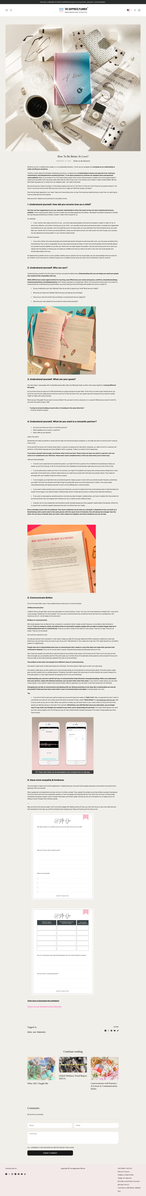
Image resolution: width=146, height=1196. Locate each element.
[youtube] (22, 1174)
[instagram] (12, 1174)
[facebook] (6, 1174)
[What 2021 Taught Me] (41, 1068)
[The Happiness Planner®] (73, 10)
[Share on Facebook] (105, 1030)
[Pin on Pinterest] (111, 1030)
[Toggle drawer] (6, 10)
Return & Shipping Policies (129, 1181)
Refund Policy (123, 1185)
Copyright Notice (125, 1168)
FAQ (119, 1191)
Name (31, 1125)
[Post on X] (108, 1031)
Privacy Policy (124, 1172)
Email (78, 1125)
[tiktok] (25, 1174)
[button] (118, 1030)
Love (34, 1032)
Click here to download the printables (43, 1001)
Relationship (41, 1032)
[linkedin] (15, 1174)
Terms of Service (125, 1178)
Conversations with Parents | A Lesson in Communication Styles (104, 1086)
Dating (29, 1032)
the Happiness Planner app (105, 700)
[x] (9, 1174)
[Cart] (139, 10)
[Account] (135, 10)
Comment (33, 1134)
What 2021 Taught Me (37, 1083)
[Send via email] (114, 1030)
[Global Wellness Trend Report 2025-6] (73, 1064)
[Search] (11, 10)
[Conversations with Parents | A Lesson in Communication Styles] (105, 1068)
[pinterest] (18, 1174)
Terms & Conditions (126, 1175)
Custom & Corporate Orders (129, 1188)
